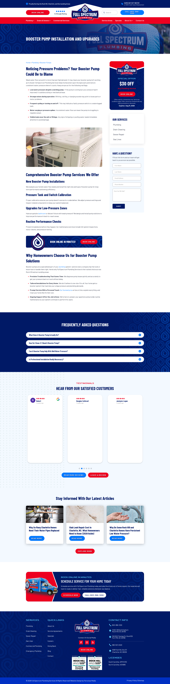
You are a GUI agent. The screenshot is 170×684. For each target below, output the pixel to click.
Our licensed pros (66, 290)
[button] (85, 335)
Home (28, 63)
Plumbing (35, 63)
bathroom (42, 213)
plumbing (62, 267)
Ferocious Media (90, 675)
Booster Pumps (45, 63)
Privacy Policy (132, 675)
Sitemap (141, 675)
